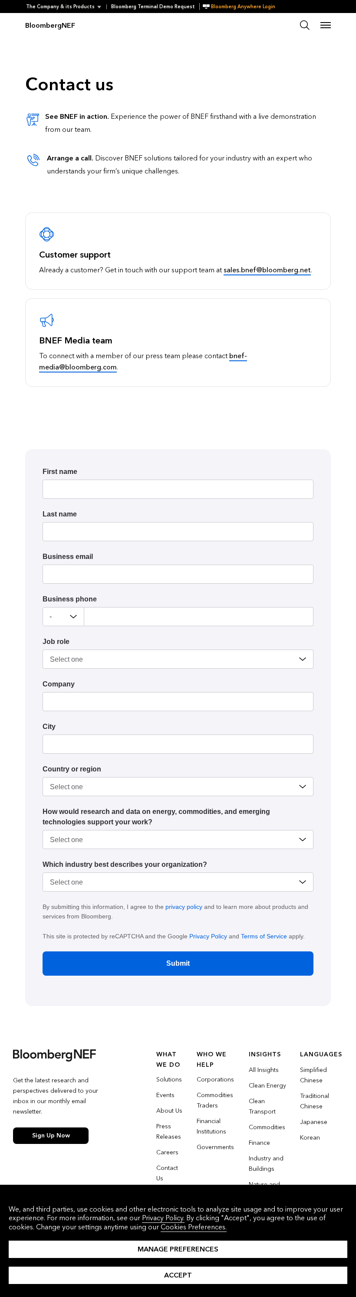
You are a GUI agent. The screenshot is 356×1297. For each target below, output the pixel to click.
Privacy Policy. (163, 1217)
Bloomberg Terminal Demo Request (153, 6)
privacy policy (183, 906)
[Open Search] (305, 25)
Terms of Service (264, 936)
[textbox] (198, 616)
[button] (66, 6)
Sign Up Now (51, 1135)
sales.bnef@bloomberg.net (267, 269)
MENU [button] (325, 25)
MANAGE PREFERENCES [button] (178, 1249)
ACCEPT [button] (178, 1275)
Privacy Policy (208, 936)
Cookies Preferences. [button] (194, 1227)
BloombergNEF (50, 25)
